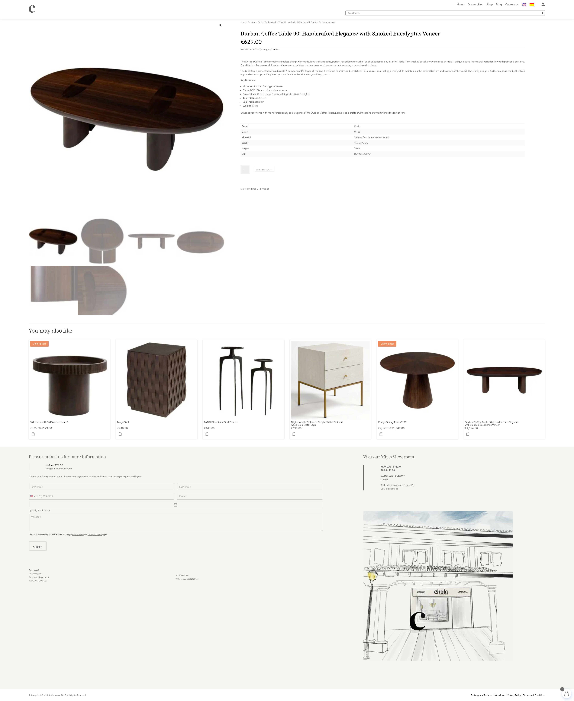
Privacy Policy (78, 534)
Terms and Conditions (534, 695)
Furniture (252, 22)
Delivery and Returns (481, 695)
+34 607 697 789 (55, 464)
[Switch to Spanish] (532, 5)
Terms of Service (95, 534)
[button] (220, 25)
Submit (37, 547)
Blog (499, 4)
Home (460, 4)
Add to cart (264, 169)
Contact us (512, 4)
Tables (260, 22)
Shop (489, 4)
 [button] (34, 434)
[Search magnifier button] (542, 13)
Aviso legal (499, 695)
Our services (475, 4)
